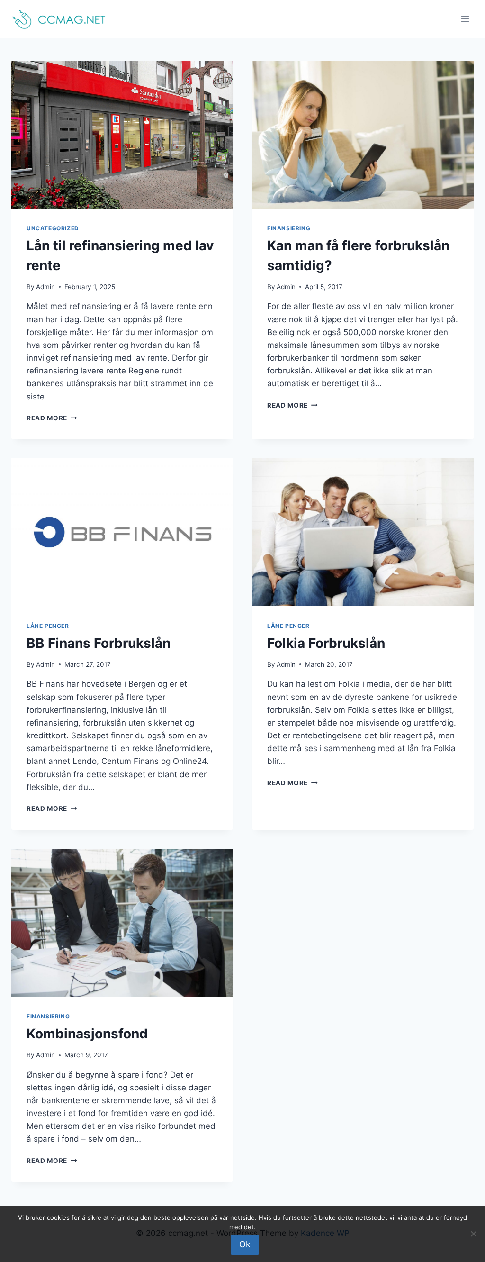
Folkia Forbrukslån (326, 643)
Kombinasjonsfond (87, 1034)
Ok (245, 1244)
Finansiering (288, 228)
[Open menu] (465, 18)
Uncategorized (53, 228)
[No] (473, 1233)
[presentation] (122, 135)
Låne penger (48, 625)
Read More (52, 418)
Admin (45, 287)
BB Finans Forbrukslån (99, 643)
